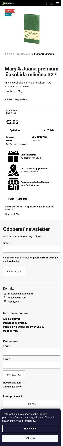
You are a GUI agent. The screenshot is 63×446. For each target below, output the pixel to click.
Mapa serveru (10, 330)
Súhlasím (30, 438)
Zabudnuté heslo (12, 386)
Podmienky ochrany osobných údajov (23, 326)
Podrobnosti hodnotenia (42, 54)
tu (34, 420)
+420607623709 (17, 297)
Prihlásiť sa (14, 271)
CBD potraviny (39, 136)
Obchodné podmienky (15, 322)
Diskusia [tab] (22, 198)
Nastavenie (30, 428)
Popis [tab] (11, 198)
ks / (32, 404)
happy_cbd (13, 301)
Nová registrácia (12, 382)
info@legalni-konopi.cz (20, 293)
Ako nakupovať (11, 318)
